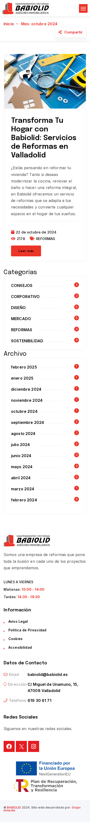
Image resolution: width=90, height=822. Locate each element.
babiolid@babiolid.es (48, 674)
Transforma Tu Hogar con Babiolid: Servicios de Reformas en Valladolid (43, 138)
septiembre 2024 (27, 422)
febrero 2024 (24, 500)
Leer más (26, 250)
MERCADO (21, 318)
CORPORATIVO (25, 296)
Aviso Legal (18, 621)
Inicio (9, 23)
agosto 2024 (23, 433)
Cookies (15, 639)
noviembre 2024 (26, 400)
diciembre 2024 (26, 389)
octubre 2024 (24, 411)
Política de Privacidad (27, 630)
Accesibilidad (20, 647)
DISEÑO (18, 307)
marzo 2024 (22, 488)
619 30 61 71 (39, 700)
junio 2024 (21, 455)
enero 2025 (22, 378)
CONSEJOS (21, 285)
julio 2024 (20, 444)
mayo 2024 (21, 466)
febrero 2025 (24, 367)
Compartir (73, 32)
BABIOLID (14, 807)
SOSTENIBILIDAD (27, 340)
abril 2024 (21, 477)
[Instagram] (33, 746)
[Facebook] (9, 746)
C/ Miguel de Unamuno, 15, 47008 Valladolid (53, 687)
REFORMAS (45, 239)
